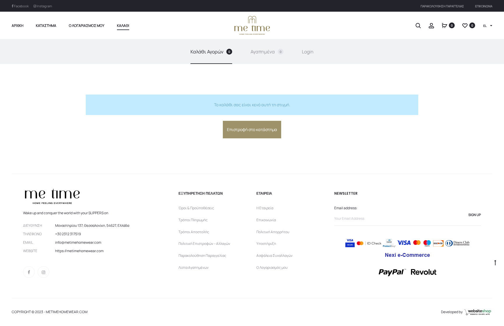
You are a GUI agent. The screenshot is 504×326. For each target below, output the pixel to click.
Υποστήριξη (266, 243)
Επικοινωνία (483, 6)
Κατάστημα (46, 25)
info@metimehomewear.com (78, 242)
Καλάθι (123, 25)
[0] (444, 25)
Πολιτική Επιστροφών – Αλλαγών (204, 243)
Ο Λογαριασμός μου (86, 25)
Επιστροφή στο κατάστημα (252, 129)
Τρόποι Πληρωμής (193, 219)
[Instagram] (43, 272)
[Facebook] (29, 272)
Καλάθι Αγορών (210, 51)
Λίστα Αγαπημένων (193, 267)
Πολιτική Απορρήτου (272, 231)
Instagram (44, 6)
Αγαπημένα (266, 51)
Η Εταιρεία (264, 207)
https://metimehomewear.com (79, 250)
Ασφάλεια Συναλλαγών (274, 255)
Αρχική (17, 25)
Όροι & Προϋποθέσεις (196, 207)
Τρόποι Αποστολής (193, 231)
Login (308, 51)
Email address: (346, 207)
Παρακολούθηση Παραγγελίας (442, 6)
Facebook (21, 6)
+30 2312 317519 (68, 233)
